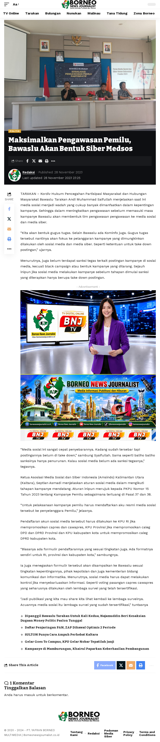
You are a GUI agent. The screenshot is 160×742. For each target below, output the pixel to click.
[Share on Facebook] (27, 161)
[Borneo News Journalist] (80, 4)
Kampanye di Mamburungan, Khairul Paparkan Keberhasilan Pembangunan (87, 649)
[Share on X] (34, 161)
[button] (7, 4)
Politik (15, 131)
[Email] (40, 161)
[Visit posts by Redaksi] (14, 175)
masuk (29, 695)
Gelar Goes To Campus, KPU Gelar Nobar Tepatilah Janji (69, 642)
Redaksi (28, 172)
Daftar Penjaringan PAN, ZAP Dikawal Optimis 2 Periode (70, 627)
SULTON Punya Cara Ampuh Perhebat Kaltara (61, 634)
